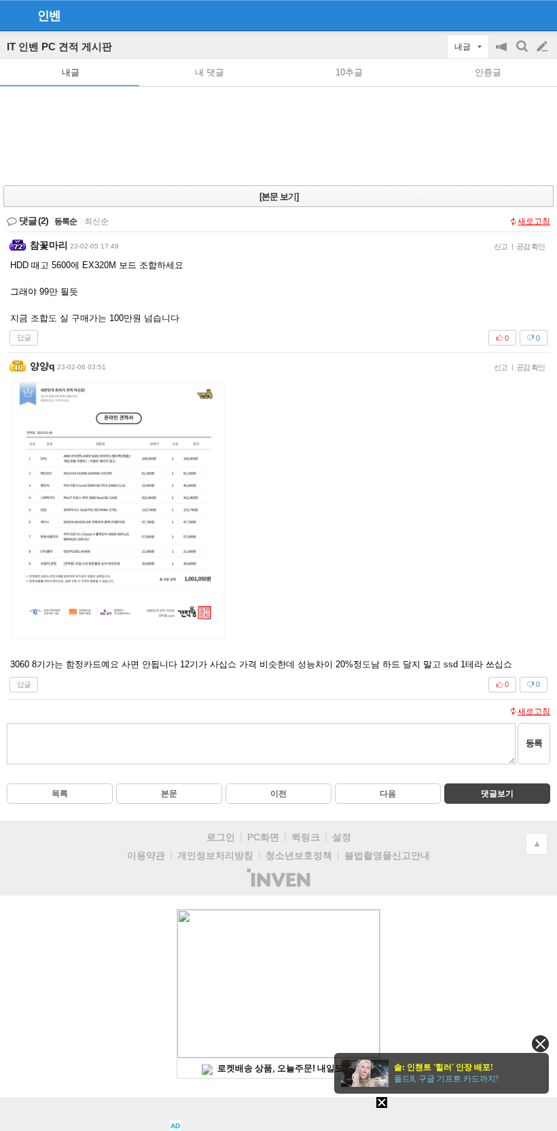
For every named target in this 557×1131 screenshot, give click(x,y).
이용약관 (146, 855)
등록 (534, 743)
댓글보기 (497, 793)
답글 (24, 337)
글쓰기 (543, 47)
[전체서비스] (541, 15)
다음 (388, 793)
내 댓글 (209, 72)
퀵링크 (305, 837)
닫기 (540, 1043)
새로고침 (534, 221)
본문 (169, 793)
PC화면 (263, 837)
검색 (523, 53)
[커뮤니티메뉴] (14, 15)
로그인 (220, 837)
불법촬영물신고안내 (387, 855)
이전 (278, 793)
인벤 (48, 15)
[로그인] (516, 15)
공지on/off (502, 53)
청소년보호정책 (299, 855)
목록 (60, 793)
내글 (70, 72)
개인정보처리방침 (215, 855)
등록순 (65, 221)
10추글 (349, 72)
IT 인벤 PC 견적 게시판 (59, 46)
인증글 (488, 72)
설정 (341, 837)
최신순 (96, 221)
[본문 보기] (278, 196)
